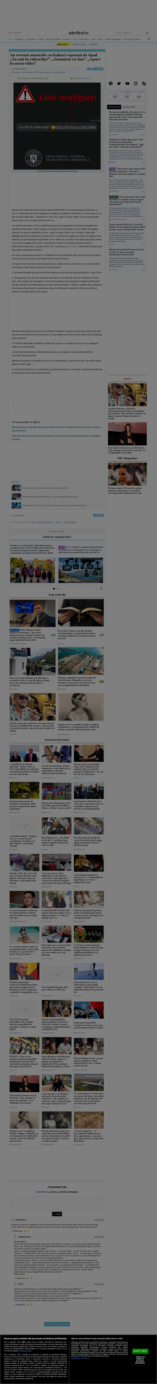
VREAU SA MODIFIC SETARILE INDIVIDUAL (140, 1360)
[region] (78, 1359)
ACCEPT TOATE (140, 1351)
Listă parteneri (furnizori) (80, 1358)
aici (62, 1367)
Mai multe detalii (25, 1351)
